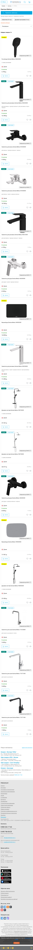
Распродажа (4, 793)
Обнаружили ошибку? (6, 897)
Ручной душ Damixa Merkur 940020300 (11, 59)
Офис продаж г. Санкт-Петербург (10, 762)
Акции (2, 795)
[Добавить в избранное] (27, 76)
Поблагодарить (5, 893)
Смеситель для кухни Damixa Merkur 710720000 (13, 629)
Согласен (16, 942)
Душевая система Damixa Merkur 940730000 (13, 454)
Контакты (3, 799)
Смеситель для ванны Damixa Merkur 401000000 (14, 190)
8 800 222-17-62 (18, 775)
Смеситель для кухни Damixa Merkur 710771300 (13, 717)
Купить (6, 75)
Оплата (3, 785)
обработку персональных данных (22, 932)
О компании (4, 797)
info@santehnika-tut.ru (9, 837)
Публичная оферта (5, 807)
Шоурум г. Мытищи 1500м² (8, 752)
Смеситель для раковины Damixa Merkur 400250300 (15, 103)
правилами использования (20, 931)
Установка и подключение (7, 789)
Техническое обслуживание (8, 791)
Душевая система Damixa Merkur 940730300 (13, 410)
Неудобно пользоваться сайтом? (9, 899)
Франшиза (3, 817)
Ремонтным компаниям (7, 805)
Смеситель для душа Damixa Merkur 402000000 (13, 278)
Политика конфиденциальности (9, 811)
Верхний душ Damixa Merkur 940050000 (11, 542)
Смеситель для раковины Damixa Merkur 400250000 (15, 366)
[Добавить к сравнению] (30, 76)
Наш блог (3, 815)
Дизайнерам (4, 801)
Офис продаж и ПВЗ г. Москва (9, 757)
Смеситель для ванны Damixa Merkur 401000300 (14, 146)
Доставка (3, 787)
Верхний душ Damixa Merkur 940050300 (11, 322)
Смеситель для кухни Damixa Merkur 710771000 (13, 673)
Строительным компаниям (7, 803)
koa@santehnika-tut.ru (9, 842)
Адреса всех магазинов (27, 747)
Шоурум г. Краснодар (7, 768)
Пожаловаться (4, 895)
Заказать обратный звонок (8, 891)
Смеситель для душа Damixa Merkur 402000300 (13, 498)
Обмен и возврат (5, 809)
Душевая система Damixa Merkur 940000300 (13, 585)
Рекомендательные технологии (9, 813)
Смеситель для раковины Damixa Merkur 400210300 (15, 234)
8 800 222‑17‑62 (6, 827)
